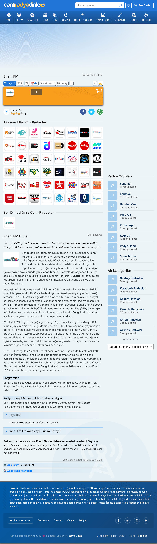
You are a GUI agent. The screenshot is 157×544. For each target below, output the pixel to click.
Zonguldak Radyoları (19, 470)
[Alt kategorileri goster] (131, 339)
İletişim (82, 520)
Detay (63, 83)
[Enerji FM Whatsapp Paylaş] (100, 112)
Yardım (58, 520)
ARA (120, 5)
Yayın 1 (11, 83)
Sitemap (142, 535)
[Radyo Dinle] (24, 5)
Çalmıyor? (49, 83)
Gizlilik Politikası (106, 535)
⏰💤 (34, 83)
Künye (70, 520)
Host (132, 535)
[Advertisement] (78, 48)
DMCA (122, 535)
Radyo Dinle (75, 535)
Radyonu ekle (22, 520)
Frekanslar (44, 520)
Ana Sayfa (144, 5)
